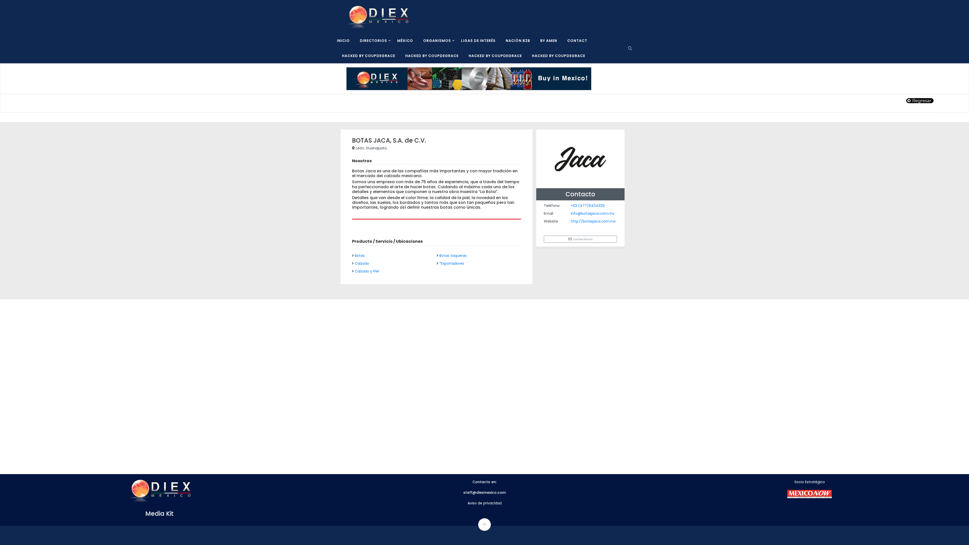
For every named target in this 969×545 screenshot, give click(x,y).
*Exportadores (451, 263)
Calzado (362, 263)
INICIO (343, 40)
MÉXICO (405, 40)
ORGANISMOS (437, 40)
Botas (360, 255)
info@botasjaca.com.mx (592, 213)
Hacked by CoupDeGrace (368, 55)
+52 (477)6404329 (588, 205)
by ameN (548, 40)
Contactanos (582, 239)
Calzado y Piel (367, 271)
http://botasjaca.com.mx (593, 221)
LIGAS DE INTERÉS (478, 40)
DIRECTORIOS (373, 40)
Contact (577, 40)
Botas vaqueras (453, 255)
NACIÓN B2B (518, 40)
